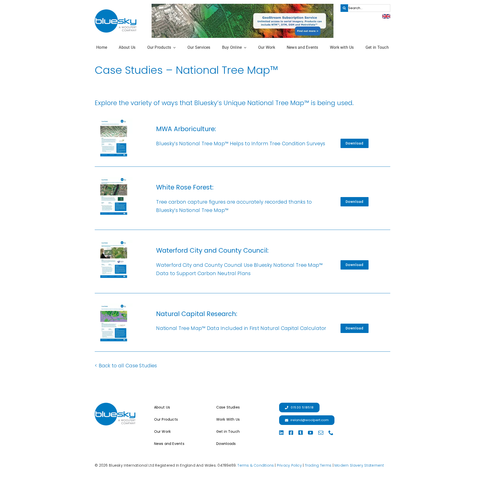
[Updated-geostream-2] (242, 6)
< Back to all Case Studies (126, 365)
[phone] (330, 432)
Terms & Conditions (255, 465)
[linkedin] (281, 432)
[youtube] (310, 432)
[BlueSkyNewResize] (115, 11)
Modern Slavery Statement (359, 465)
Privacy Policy (289, 465)
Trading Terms (318, 465)
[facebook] (291, 432)
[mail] (320, 432)
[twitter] (300, 432)
